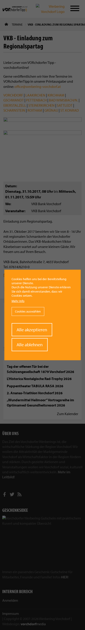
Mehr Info (18, 301)
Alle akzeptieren (32, 329)
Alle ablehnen (30, 344)
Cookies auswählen (28, 311)
